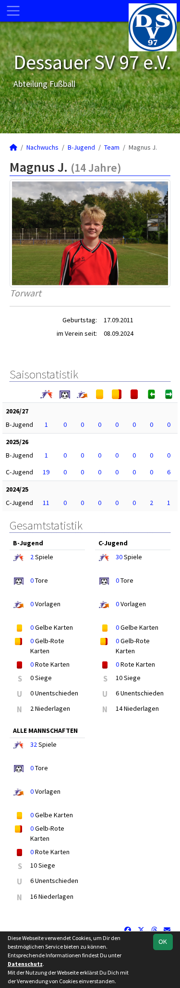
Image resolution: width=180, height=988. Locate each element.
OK (162, 941)
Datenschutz (25, 963)
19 (46, 472)
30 (119, 557)
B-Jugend (81, 147)
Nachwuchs (42, 147)
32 (33, 744)
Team (112, 147)
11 (46, 502)
